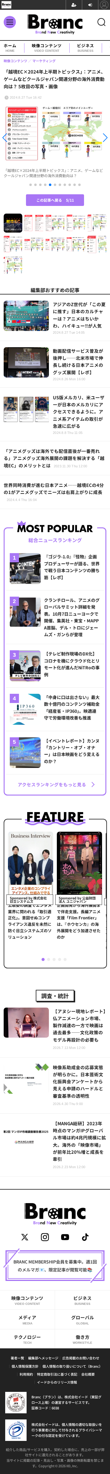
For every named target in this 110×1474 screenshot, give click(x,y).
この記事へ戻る (55, 200)
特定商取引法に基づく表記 (57, 1374)
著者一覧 (17, 1357)
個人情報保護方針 (25, 1366)
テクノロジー (27, 1339)
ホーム (10, 47)
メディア (27, 1319)
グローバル (82, 1319)
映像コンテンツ (47, 47)
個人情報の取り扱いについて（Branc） (72, 1366)
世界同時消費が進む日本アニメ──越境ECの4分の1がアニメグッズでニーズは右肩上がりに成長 (54, 492)
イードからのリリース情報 (57, 1382)
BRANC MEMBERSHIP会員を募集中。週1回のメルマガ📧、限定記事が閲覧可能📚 (55, 1266)
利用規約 (26, 1374)
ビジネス (85, 47)
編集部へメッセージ (43, 1357)
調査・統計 (55, 996)
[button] (16, 138)
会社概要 (88, 1374)
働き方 (82, 1339)
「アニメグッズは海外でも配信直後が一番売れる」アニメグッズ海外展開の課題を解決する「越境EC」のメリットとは (54, 458)
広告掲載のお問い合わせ (80, 1357)
